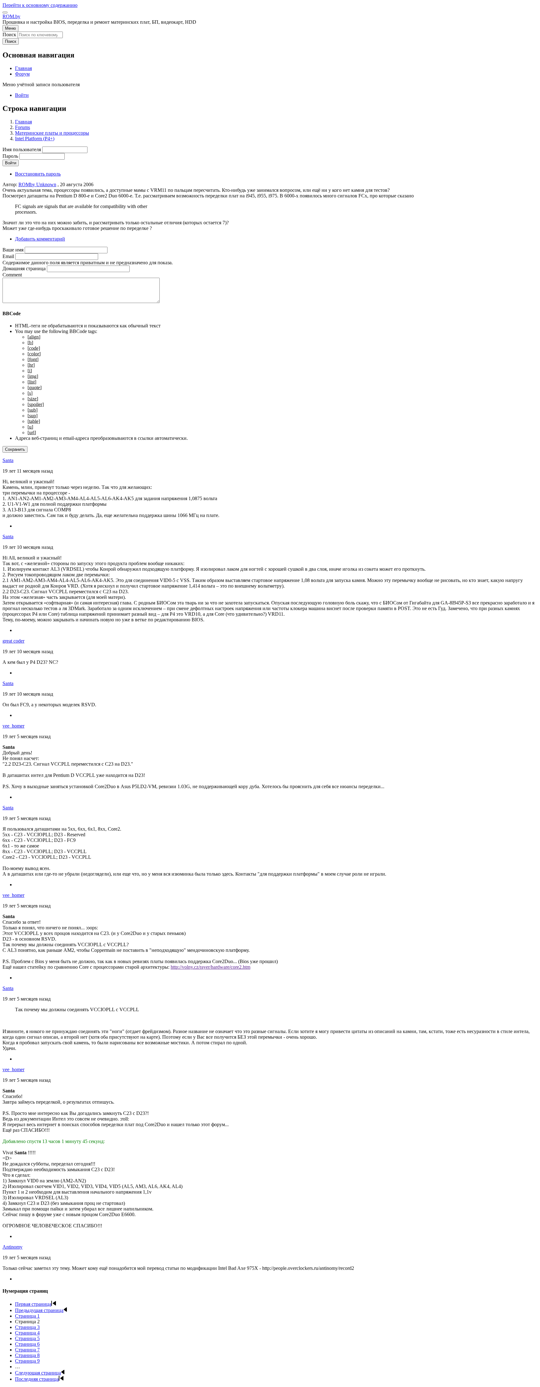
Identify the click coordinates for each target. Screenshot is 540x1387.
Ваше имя (12, 249)
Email (8, 256)
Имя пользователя (21, 149)
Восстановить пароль (38, 173)
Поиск (9, 34)
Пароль (10, 156)
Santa (7, 460)
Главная (23, 121)
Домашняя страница (24, 268)
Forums (22, 127)
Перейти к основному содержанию (40, 5)
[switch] (5, 12)
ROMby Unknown (37, 184)
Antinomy (12, 1247)
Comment (12, 274)
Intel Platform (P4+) (34, 138)
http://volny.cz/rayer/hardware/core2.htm (210, 967)
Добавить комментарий (40, 238)
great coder (13, 641)
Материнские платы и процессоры (52, 133)
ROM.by (11, 16)
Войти (22, 95)
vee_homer (13, 725)
